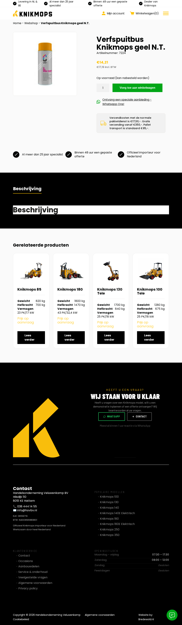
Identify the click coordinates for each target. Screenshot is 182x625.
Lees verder (29, 337)
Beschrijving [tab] (27, 189)
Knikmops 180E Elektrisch (117, 524)
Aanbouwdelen (28, 566)
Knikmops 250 (109, 530)
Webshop (31, 23)
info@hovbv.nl (27, 510)
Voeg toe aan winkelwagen (137, 87)
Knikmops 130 (109, 502)
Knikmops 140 (109, 508)
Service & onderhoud (32, 572)
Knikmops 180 (109, 519)
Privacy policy (28, 588)
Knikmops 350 (109, 535)
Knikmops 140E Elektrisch (117, 513)
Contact (141, 416)
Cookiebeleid (21, 619)
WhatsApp (113, 416)
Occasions (25, 561)
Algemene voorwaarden (35, 583)
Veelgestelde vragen (32, 577)
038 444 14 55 (27, 506)
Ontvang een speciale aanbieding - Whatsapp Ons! (127, 102)
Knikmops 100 (109, 497)
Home (17, 23)
